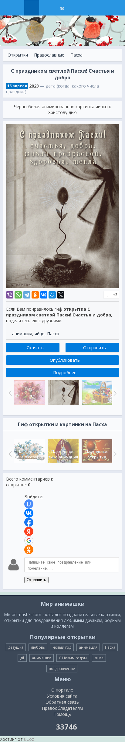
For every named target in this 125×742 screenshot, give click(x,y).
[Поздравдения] (77, 8)
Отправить (36, 580)
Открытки (18, 55)
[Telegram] (26, 295)
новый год (61, 647)
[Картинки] (46, 8)
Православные (49, 55)
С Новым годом (73, 658)
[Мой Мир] (52, 295)
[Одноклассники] (35, 295)
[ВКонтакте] (43, 295)
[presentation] (9, 454)
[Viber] (9, 295)
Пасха (76, 55)
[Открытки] (31, 8)
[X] (60, 295)
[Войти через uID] (28, 504)
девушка (15, 647)
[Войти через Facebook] (28, 522)
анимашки (41, 658)
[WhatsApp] (18, 295)
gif (22, 658)
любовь (38, 647)
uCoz (29, 739)
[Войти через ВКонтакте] (28, 513)
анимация (22, 333)
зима (98, 658)
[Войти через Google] (28, 540)
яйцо (40, 333)
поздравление (62, 668)
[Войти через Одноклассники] (28, 549)
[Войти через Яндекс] (28, 531)
